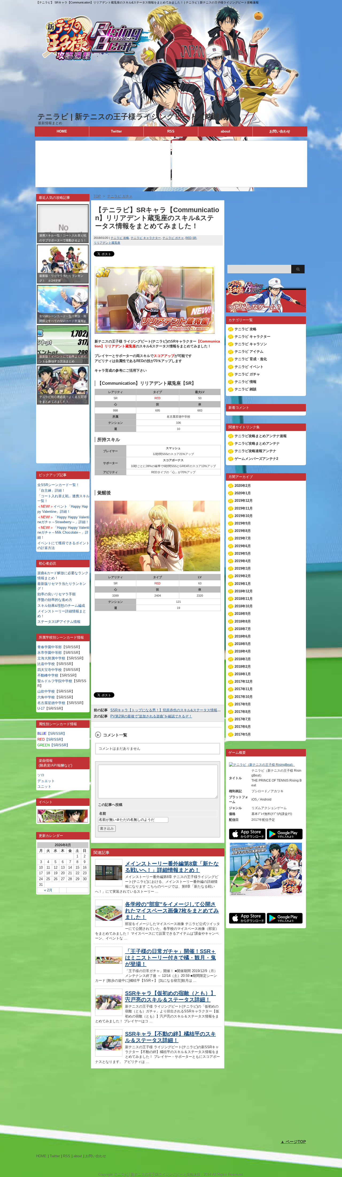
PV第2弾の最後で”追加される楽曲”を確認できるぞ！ (151, 716)
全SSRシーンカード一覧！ (58, 485)
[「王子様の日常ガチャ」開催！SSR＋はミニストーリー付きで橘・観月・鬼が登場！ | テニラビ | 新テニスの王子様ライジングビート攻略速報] (108, 972)
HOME (62, 131)
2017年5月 (243, 734)
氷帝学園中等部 (49, 653)
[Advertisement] (63, 430)
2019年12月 (244, 501)
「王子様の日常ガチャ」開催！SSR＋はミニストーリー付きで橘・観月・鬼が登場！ (170, 957)
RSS (170, 131)
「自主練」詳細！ (51, 490)
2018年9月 (243, 614)
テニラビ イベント (249, 367)
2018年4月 (243, 651)
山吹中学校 (46, 691)
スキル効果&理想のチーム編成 (61, 606)
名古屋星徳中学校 (51, 703)
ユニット (44, 786)
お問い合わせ (279, 131)
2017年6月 (243, 727)
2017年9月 (243, 704)
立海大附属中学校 (51, 658)
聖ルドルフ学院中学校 (54, 681)
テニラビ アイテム (249, 351)
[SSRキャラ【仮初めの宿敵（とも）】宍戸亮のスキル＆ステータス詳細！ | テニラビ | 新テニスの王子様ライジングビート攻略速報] (108, 1014)
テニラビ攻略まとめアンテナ (257, 443)
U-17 (41, 708)
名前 (102, 813)
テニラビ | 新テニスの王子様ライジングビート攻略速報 (132, 116)
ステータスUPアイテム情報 (58, 622)
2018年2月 (243, 667)
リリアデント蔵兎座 (107, 242)
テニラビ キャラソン (251, 344)
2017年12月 (244, 681)
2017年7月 (243, 719)
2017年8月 (243, 712)
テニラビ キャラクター (146, 237)
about (225, 131)
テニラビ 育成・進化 (251, 359)
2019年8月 (243, 531)
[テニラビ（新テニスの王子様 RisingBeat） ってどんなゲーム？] (266, 310)
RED (188, 237)
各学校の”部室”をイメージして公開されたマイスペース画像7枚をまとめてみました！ (172, 910)
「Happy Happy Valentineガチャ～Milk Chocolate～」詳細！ (63, 532)
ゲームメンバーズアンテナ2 (256, 459)
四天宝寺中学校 (49, 670)
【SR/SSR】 (52, 734)
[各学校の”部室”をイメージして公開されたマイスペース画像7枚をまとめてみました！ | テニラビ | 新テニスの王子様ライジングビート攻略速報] (108, 925)
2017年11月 (244, 689)
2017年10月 (244, 697)
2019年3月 (243, 568)
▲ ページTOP (293, 1141)
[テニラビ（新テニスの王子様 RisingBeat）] (262, 765)
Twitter (116, 131)
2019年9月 (243, 523)
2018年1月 (243, 674)
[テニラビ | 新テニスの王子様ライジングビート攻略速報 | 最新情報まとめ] (171, 109)
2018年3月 (243, 659)
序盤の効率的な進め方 (54, 600)
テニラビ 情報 (245, 382)
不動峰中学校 (47, 675)
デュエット (46, 781)
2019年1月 (243, 584)
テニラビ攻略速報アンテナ (255, 451)
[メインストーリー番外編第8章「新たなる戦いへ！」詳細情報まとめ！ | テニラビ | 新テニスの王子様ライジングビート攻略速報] (108, 885)
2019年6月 (243, 546)
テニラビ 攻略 (120, 237)
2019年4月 (243, 561)
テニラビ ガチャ (173, 237)
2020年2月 (243, 486)
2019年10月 (244, 516)
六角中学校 (46, 697)
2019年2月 (243, 576)
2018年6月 (243, 636)
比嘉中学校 (46, 664)
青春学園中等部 (49, 647)
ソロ (40, 775)
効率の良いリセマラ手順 (56, 594)
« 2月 (48, 890)
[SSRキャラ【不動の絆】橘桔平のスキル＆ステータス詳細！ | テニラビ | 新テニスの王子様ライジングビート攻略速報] (108, 1055)
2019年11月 (244, 508)
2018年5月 (243, 644)
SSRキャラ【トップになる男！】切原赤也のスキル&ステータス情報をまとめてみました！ (181, 710)
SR (194, 237)
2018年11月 (244, 599)
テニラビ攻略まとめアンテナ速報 (261, 436)
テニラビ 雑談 (245, 389)
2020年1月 (243, 493)
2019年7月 (243, 538)
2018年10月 (244, 606)
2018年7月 (243, 629)
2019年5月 (243, 553)
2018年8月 (243, 621)
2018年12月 (244, 591)
